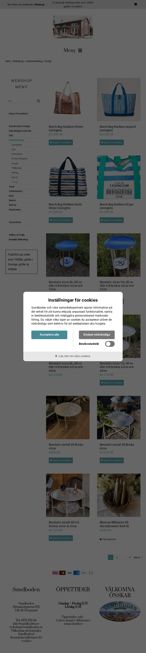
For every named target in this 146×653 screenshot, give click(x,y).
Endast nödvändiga (97, 334)
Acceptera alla (49, 334)
